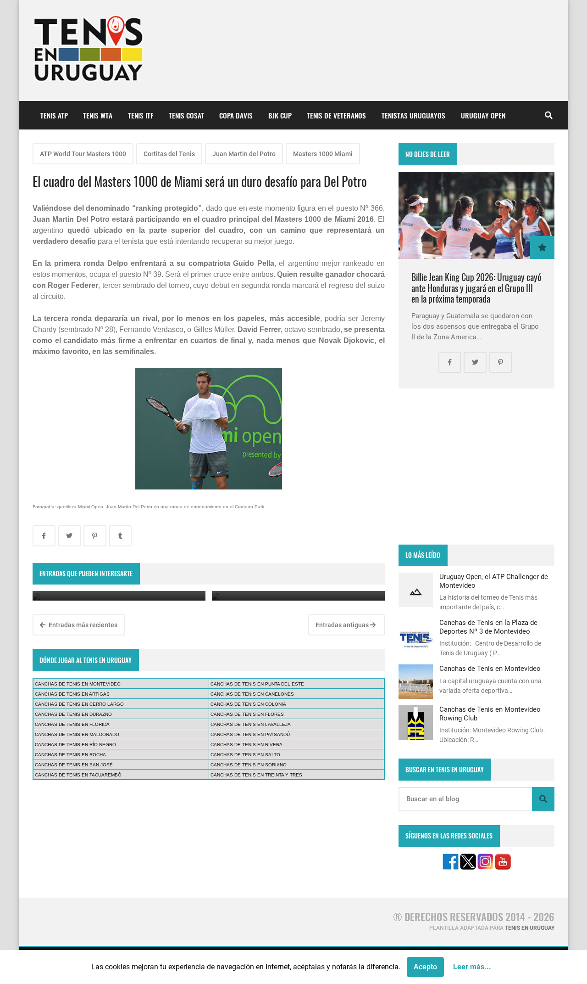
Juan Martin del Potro (244, 153)
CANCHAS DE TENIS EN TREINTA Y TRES (256, 774)
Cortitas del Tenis (169, 153)
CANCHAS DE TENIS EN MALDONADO (77, 734)
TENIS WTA (97, 115)
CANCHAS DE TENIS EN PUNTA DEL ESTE (257, 683)
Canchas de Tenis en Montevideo (490, 668)
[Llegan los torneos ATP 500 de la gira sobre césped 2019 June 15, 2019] (298, 596)
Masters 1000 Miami (323, 153)
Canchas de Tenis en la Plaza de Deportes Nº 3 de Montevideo (488, 627)
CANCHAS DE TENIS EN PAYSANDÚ (250, 734)
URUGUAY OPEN (483, 115)
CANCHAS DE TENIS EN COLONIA (248, 704)
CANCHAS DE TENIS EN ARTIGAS (72, 694)
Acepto (425, 966)
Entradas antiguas (343, 625)
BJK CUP (280, 115)
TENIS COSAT (186, 115)
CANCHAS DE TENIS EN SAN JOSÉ (74, 764)
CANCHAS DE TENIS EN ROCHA (70, 754)
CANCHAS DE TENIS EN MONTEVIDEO (78, 683)
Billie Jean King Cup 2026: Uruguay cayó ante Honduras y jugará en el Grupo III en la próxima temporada (476, 287)
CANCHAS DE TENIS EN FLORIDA (72, 724)
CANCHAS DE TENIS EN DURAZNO (73, 714)
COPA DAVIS (236, 115)
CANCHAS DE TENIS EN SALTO (245, 754)
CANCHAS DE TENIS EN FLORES (247, 714)
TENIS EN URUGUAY (529, 928)
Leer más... (472, 966)
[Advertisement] (476, 466)
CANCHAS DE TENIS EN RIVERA (246, 744)
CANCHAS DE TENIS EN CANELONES (252, 694)
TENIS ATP (54, 115)
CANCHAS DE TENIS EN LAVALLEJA (250, 724)
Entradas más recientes (82, 625)
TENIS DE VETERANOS (336, 115)
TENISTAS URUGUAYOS (413, 115)
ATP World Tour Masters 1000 (83, 153)
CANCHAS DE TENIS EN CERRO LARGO (79, 704)
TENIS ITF (140, 115)
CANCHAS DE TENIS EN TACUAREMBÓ (78, 774)
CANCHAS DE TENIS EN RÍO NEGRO (75, 744)
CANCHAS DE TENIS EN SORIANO (248, 764)
